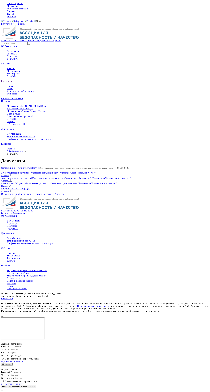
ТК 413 (10, 14)
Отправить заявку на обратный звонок (18, 387)
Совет (10, 88)
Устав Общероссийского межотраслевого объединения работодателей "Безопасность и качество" (48, 173)
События (5, 63)
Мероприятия (13, 71)
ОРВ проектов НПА (17, 124)
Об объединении (15, 151)
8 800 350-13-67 (8, 210)
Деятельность (13, 51)
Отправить (6, 364)
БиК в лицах (7, 81)
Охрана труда (13, 114)
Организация (7, 355)
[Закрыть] (2, 390)
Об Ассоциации (15, 3)
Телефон (5, 349)
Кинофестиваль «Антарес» (20, 108)
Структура (12, 53)
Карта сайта (7, 298)
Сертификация (14, 134)
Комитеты (12, 93)
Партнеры (12, 56)
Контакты (11, 16)
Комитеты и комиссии (18, 8)
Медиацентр (13, 6)
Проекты (11, 11)
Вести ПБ (11, 119)
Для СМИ (11, 76)
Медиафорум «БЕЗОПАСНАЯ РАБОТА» (27, 106)
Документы (12, 59)
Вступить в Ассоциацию (13, 24)
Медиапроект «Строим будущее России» (27, 111)
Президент (12, 86)
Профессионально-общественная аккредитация (30, 139)
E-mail (4, 352)
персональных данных (12, 361)
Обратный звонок (27, 40)
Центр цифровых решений (20, 116)
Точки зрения (13, 73)
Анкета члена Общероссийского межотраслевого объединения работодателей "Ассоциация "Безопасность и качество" (59, 183)
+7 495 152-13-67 (9, 40)
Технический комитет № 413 (21, 136)
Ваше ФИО (6, 346)
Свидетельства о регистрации (15, 188)
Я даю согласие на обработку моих (20, 360)
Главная (11, 148)
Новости (11, 68)
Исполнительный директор (20, 91)
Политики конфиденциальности (93, 306)
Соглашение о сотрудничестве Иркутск (20, 168)
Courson (11, 121)
